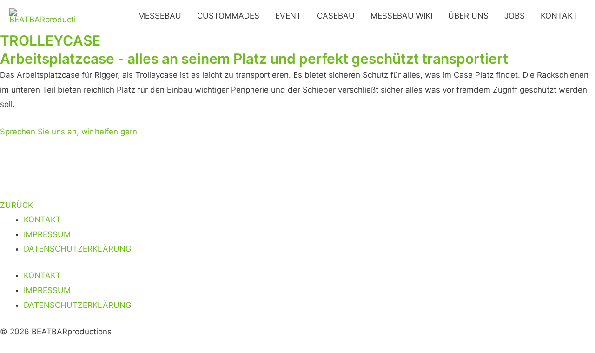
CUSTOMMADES (228, 15)
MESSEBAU (159, 15)
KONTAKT (559, 15)
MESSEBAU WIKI (401, 15)
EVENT (288, 15)
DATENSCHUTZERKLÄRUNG (78, 248)
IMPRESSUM (47, 234)
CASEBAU (336, 15)
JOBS (514, 15)
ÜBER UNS (468, 15)
